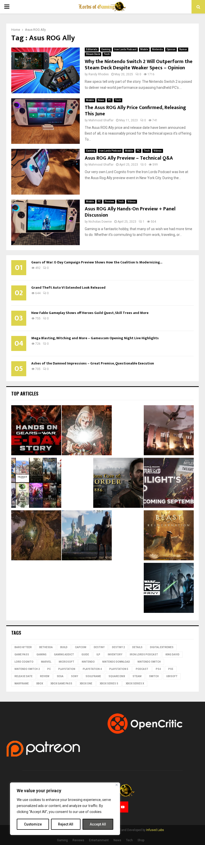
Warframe (21, 683)
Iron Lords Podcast (125, 49)
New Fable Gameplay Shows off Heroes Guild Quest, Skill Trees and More (89, 313)
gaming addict (64, 654)
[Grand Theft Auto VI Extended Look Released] (169, 431)
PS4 (158, 669)
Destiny (99, 647)
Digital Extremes (162, 647)
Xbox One (86, 683)
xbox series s (109, 683)
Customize (33, 824)
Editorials (92, 49)
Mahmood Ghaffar (101, 120)
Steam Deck (93, 54)
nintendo (88, 661)
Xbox (39, 683)
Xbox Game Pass (61, 683)
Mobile (144, 49)
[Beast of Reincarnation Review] (169, 536)
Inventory (115, 654)
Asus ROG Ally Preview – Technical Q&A (129, 158)
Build (64, 647)
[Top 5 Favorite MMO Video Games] (36, 483)
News (101, 100)
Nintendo (157, 49)
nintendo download (116, 661)
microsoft (66, 661)
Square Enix (116, 676)
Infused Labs (155, 830)
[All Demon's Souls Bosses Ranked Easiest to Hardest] (87, 431)
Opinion (171, 49)
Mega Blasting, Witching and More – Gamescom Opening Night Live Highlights (95, 338)
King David (173, 654)
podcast (142, 669)
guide (85, 654)
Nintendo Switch (149, 661)
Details (137, 647)
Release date (23, 676)
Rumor (183, 49)
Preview (109, 201)
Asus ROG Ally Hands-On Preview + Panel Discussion (130, 212)
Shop (141, 840)
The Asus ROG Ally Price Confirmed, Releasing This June (135, 110)
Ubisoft (172, 676)
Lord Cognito (24, 661)
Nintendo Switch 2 (27, 669)
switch (154, 676)
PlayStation (66, 669)
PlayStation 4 (92, 669)
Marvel (46, 661)
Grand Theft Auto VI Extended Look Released (68, 287)
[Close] (117, 785)
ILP (98, 654)
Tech (107, 54)
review (44, 676)
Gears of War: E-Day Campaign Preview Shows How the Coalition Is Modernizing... (96, 262)
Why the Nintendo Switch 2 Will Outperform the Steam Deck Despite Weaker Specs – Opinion (138, 64)
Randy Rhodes (98, 74)
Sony (74, 676)
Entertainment (99, 840)
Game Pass (21, 654)
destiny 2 (118, 647)
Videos (158, 150)
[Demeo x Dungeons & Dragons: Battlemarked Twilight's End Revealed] (169, 483)
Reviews (78, 840)
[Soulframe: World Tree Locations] (36, 536)
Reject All (65, 824)
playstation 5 (118, 669)
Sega (60, 676)
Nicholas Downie (100, 221)
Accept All (98, 824)
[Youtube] (122, 806)
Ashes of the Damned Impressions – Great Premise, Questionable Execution (92, 363)
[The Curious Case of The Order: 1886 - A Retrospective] (118, 483)
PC (109, 100)
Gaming (105, 49)
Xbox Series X (135, 683)
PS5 (170, 669)
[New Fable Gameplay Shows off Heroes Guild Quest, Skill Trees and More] (87, 536)
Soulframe (93, 676)
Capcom (80, 647)
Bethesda (46, 647)
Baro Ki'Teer (23, 647)
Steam (137, 676)
